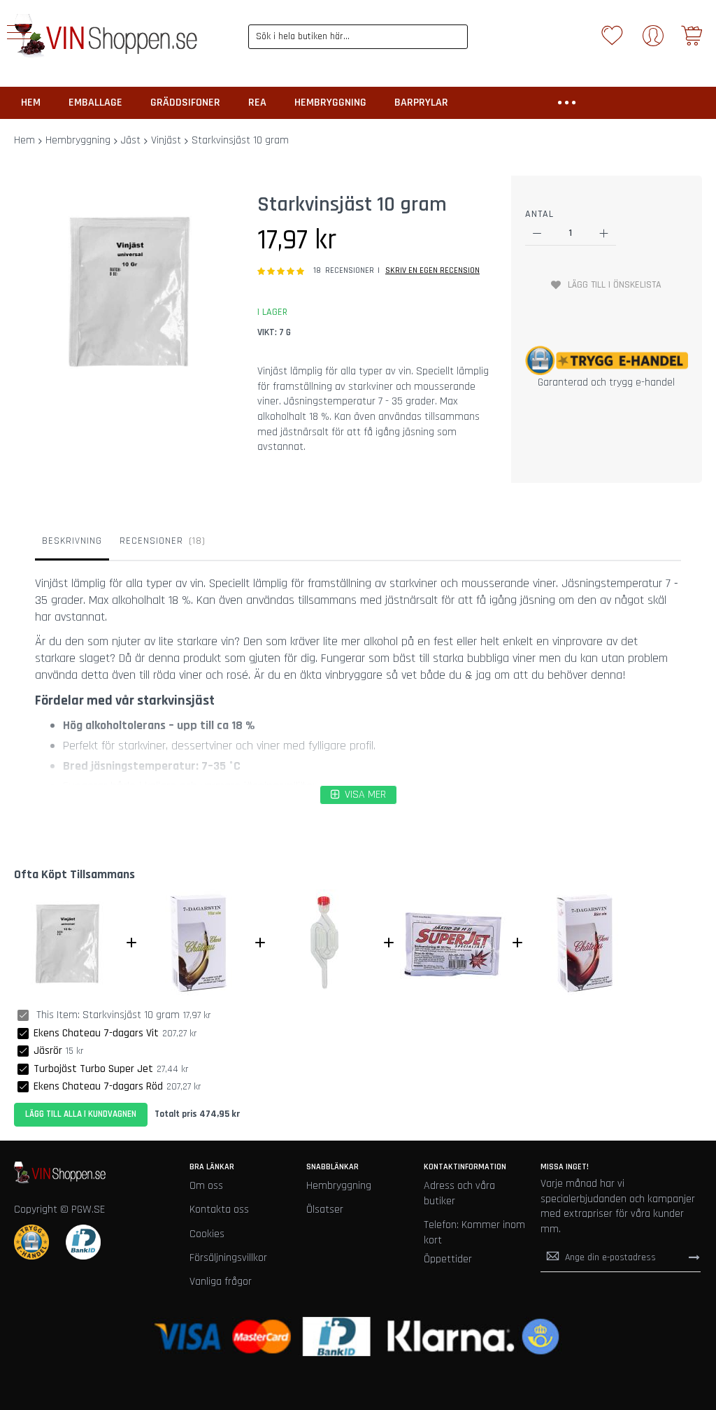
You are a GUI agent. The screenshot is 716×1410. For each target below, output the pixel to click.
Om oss (206, 1185)
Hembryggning (77, 140)
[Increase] (604, 233)
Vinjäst (166, 140)
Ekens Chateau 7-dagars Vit (96, 1033)
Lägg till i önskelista (614, 285)
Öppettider (448, 1259)
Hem (24, 140)
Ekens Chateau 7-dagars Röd (98, 1086)
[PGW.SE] (105, 36)
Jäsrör (48, 1050)
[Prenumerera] (694, 1257)
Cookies (206, 1234)
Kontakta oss (219, 1209)
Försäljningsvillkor (228, 1257)
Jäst (131, 140)
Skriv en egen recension (432, 270)
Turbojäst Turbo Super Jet (93, 1069)
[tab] (72, 544)
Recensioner (161, 541)
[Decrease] (537, 233)
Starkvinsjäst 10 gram (131, 1015)
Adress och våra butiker (459, 1193)
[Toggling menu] (19, 32)
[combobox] (358, 36)
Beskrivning (72, 541)
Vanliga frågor (220, 1281)
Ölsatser (324, 1209)
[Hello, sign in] (653, 40)
